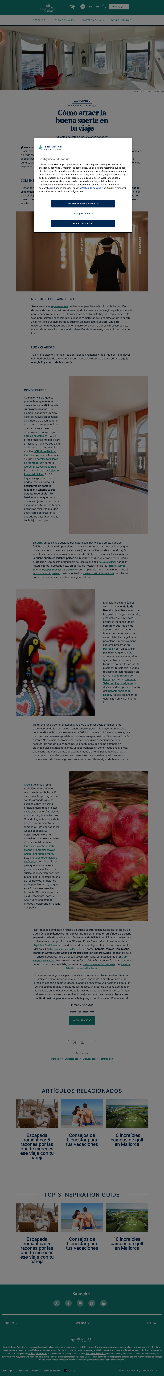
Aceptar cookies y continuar (83, 203)
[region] (83, 185)
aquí (50, 188)
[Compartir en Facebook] (67, 1042)
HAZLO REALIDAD (82, 1020)
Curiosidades (71, 1058)
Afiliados (35, 1370)
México (99, 1350)
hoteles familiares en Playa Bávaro (68, 949)
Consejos (56, 1058)
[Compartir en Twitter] (75, 1042)
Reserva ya (118, 6)
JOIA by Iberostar (37, 1353)
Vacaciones (82, 100)
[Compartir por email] (82, 1042)
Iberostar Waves (10, 1356)
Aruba (145, 1350)
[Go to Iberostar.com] (82, 1340)
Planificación (106, 1058)
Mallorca (36, 1350)
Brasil (128, 1350)
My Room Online (59, 306)
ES (83, 6)
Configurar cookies (83, 213)
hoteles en (35, 435)
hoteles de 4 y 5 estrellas (93, 1347)
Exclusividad (89, 1058)
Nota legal (7, 1370)
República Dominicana (45, 945)
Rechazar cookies (83, 223)
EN (90, 6)
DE (97, 6)
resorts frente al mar (150, 1347)
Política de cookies (51, 1370)
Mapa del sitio (22, 1370)
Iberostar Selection (95, 1353)
